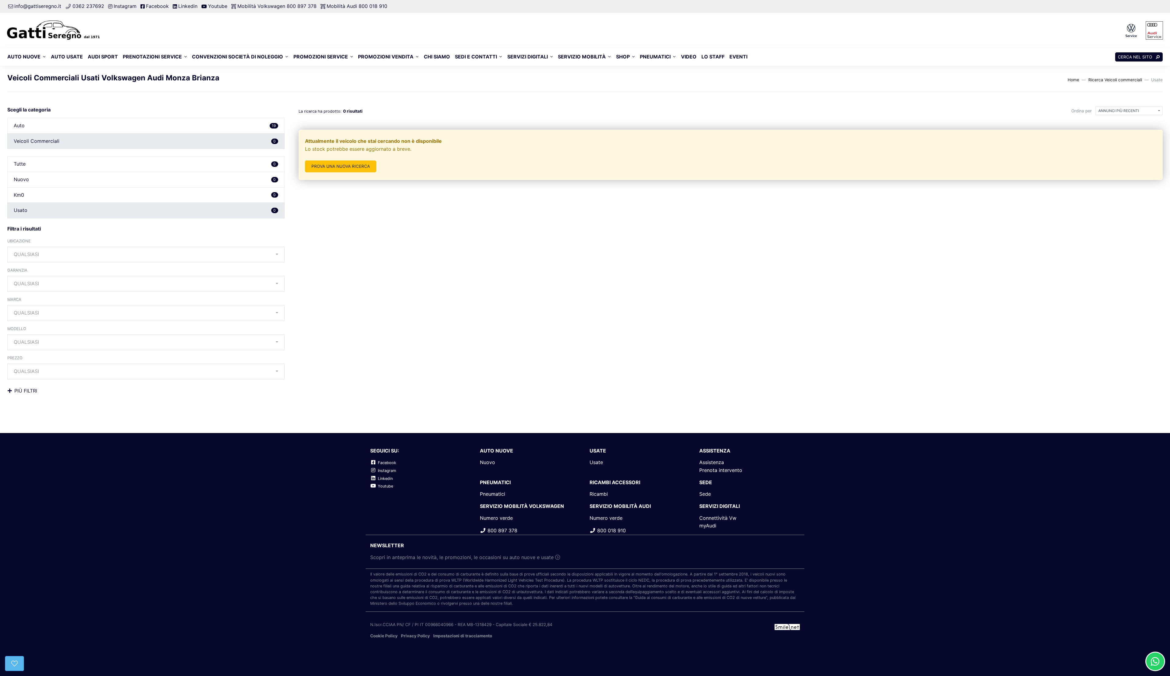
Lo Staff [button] (713, 57)
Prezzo (15, 358)
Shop (623, 57)
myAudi (707, 526)
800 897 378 (501, 530)
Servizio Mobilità (582, 57)
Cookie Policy (384, 635)
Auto (145, 125)
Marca (14, 299)
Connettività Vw (717, 518)
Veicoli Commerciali (145, 141)
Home (1073, 79)
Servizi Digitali (527, 57)
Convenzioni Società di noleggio (237, 57)
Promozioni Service (320, 57)
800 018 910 (611, 530)
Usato (145, 210)
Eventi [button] (738, 57)
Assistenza (711, 462)
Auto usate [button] (67, 57)
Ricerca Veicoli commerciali (1115, 79)
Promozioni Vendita (385, 57)
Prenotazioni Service (152, 57)
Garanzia (17, 270)
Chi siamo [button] (437, 57)
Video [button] (689, 57)
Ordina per (1081, 110)
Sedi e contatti (476, 57)
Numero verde (496, 518)
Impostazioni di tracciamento (462, 635)
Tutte (145, 164)
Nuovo (145, 179)
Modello (16, 328)
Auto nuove (24, 57)
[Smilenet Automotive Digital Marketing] (787, 626)
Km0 (145, 195)
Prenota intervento (720, 470)
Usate (596, 462)
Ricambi (599, 494)
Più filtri (25, 391)
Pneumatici (655, 57)
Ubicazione (19, 241)
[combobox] (146, 254)
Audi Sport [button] (103, 57)
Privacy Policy (415, 635)
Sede (705, 494)
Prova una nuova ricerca (340, 166)
